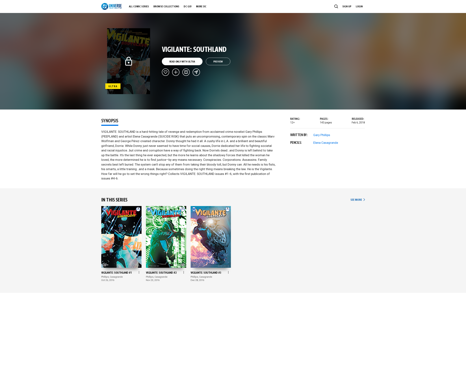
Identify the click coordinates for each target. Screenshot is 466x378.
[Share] (196, 72)
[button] (336, 6)
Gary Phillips (321, 135)
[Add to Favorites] (165, 72)
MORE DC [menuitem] (201, 6)
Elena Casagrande (325, 142)
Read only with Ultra (182, 61)
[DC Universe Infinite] (111, 6)
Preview (218, 61)
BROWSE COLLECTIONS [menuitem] (166, 6)
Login (359, 6)
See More (357, 200)
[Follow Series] (186, 72)
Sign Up (346, 6)
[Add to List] (175, 72)
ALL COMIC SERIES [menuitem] (139, 6)
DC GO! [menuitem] (188, 6)
